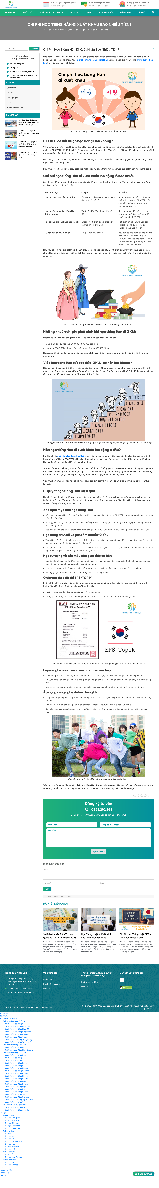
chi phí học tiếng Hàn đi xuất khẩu (91, 60)
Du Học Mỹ (9, 1162)
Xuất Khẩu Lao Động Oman (16, 1037)
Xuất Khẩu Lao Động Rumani (16, 1092)
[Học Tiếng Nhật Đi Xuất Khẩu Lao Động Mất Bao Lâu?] (98, 930)
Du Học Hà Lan (11, 1139)
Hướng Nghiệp (106, 12)
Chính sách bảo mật (51, 984)
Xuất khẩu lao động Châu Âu (14, 1052)
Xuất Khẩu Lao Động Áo (14, 1058)
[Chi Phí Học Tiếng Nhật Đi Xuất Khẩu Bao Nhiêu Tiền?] (136, 930)
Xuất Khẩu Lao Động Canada (17, 1110)
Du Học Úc (9, 1154)
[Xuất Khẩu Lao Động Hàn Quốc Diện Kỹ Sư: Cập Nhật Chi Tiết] (11, 137)
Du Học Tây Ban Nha (13, 1141)
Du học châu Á (8, 1115)
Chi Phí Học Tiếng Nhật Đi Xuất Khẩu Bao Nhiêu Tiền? (135, 936)
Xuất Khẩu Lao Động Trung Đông (18, 1039)
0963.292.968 (102, 809)
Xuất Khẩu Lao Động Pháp (16, 1089)
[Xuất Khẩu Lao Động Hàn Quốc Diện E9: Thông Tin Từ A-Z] (11, 159)
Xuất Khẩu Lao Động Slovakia (17, 1097)
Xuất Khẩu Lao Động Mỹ (15, 1107)
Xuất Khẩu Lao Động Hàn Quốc (17, 1026)
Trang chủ (10, 12)
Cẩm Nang (125, 12)
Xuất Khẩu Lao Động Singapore (18, 1032)
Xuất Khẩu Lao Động (50, 12)
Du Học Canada (11, 1165)
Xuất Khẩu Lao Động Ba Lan (16, 1063)
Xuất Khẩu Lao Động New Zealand (19, 1050)
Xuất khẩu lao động (89, 982)
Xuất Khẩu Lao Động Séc (15, 1094)
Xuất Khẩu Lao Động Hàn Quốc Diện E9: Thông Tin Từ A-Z (28, 154)
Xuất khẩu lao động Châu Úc (14, 1045)
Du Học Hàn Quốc (12, 1118)
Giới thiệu (47, 979)
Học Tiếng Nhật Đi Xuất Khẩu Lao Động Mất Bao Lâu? (96, 936)
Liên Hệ (141, 12)
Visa (89, 12)
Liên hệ (46, 988)
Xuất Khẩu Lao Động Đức (15, 1055)
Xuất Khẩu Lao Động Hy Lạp (16, 1076)
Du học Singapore (12, 1126)
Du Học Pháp (10, 1149)
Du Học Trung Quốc (13, 1128)
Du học (84, 986)
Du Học (74, 12)
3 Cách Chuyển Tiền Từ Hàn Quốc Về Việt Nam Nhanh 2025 (59, 936)
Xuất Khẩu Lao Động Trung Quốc (18, 1042)
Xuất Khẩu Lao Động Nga (15, 1086)
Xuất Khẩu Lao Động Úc (15, 1047)
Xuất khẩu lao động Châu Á (14, 1021)
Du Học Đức (10, 1133)
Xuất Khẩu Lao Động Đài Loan (17, 1024)
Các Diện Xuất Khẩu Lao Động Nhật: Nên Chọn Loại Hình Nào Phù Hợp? (28, 122)
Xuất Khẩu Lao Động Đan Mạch (18, 1079)
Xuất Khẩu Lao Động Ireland (16, 1084)
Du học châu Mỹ (9, 1160)
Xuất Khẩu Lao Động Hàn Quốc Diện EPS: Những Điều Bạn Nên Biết (27, 144)
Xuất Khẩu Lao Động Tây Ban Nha (19, 1099)
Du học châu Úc (9, 1152)
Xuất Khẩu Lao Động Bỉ (14, 1066)
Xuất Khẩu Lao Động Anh (15, 1060)
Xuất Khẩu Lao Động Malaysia (17, 1034)
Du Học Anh (10, 1136)
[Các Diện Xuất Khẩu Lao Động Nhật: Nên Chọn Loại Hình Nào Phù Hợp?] (11, 126)
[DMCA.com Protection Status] (126, 988)
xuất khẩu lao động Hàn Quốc (71, 456)
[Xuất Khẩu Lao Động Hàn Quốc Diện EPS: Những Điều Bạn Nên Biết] (11, 148)
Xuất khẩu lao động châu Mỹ (14, 1105)
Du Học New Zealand (13, 1157)
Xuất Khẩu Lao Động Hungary (17, 1068)
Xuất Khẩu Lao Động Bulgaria (17, 1071)
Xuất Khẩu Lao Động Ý (14, 1102)
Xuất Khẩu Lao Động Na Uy (16, 1081)
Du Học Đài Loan (12, 1123)
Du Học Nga (10, 1144)
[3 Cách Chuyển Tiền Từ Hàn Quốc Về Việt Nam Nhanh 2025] (60, 930)
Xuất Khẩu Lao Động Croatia (16, 1073)
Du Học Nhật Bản (12, 1120)
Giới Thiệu (28, 12)
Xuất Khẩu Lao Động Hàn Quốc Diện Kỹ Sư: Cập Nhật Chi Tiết (28, 133)
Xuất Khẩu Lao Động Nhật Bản (17, 1029)
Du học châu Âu (9, 1131)
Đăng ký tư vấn (145, 1174)
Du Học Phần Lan (12, 1146)
